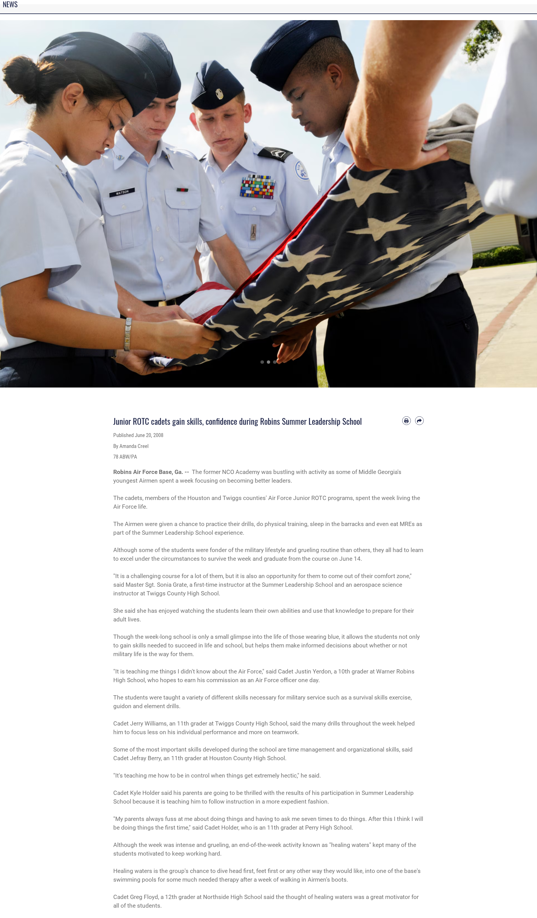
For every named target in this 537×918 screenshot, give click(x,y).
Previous (27, 203)
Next (510, 203)
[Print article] (406, 420)
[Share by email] (419, 420)
